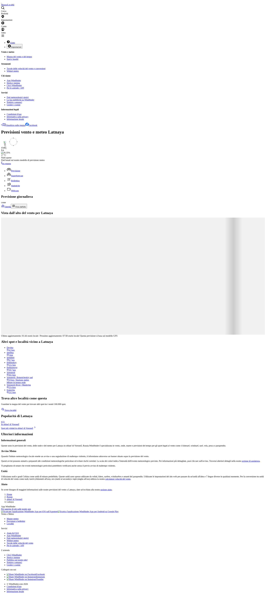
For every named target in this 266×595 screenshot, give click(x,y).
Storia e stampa (13, 83)
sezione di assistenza (251, 461)
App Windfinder (14, 80)
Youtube (40, 579)
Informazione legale (15, 119)
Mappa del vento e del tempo (19, 56)
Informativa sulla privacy (17, 117)
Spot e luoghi (12, 59)
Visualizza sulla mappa (15, 125)
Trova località (10, 410)
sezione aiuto (106, 489)
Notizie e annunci (14, 102)
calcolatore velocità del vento (118, 479)
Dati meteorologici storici (18, 97)
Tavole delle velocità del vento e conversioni (26, 68)
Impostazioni (16, 47)
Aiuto (12, 43)
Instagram (40, 577)
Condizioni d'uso (14, 114)
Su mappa (6, 163)
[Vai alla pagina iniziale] (1, 2)
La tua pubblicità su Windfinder (20, 100)
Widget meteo (13, 71)
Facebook (33, 125)
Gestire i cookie (13, 105)
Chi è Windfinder (14, 85)
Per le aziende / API (15, 88)
